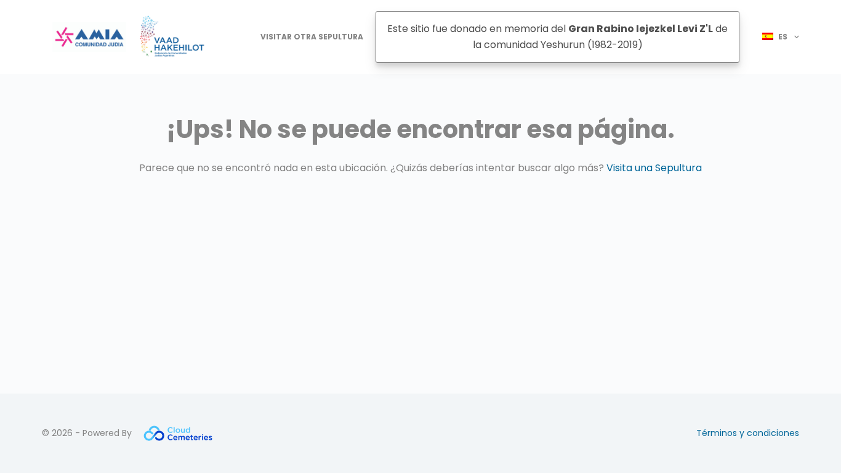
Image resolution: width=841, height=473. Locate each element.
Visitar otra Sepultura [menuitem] (311, 36)
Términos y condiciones (747, 433)
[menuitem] (775, 37)
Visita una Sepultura (654, 168)
